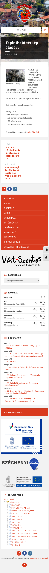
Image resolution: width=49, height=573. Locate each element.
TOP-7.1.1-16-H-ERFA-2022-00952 (24, 530)
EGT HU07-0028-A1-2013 (20, 508)
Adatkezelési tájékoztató (39, 558)
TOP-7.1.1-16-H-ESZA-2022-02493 (24, 533)
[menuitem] (24, 198)
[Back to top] (24, 565)
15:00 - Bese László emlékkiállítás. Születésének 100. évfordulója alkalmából (24, 392)
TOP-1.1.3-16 (16, 516)
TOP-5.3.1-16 (16, 528)
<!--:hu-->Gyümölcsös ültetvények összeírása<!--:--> (13, 153)
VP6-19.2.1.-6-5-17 (18, 539)
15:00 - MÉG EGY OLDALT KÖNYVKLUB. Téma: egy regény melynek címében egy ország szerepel (24, 355)
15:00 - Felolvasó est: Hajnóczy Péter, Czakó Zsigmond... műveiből (22, 376)
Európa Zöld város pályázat (22, 510)
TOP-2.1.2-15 (16, 522)
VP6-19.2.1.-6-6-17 (18, 542)
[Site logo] (24, 22)
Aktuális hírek (33, 132)
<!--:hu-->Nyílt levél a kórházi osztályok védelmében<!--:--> (13, 173)
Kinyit (6, 499)
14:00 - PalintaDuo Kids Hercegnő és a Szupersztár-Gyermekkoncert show (20, 399)
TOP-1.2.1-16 (16, 519)
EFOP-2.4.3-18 (16, 505)
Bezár (12, 499)
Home (7, 54)
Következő (10, 164)
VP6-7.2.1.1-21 (16, 545)
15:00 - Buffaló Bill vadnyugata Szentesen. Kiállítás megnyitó (21, 384)
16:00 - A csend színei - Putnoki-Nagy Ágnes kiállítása (22, 347)
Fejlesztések (14, 502)
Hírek (15, 54)
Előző (7, 144)
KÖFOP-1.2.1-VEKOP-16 (20, 513)
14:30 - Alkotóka (11, 361)
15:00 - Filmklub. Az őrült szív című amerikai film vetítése (24, 368)
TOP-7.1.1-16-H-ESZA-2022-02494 (24, 536)
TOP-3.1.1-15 (16, 525)
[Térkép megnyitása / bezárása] (45, 30)
